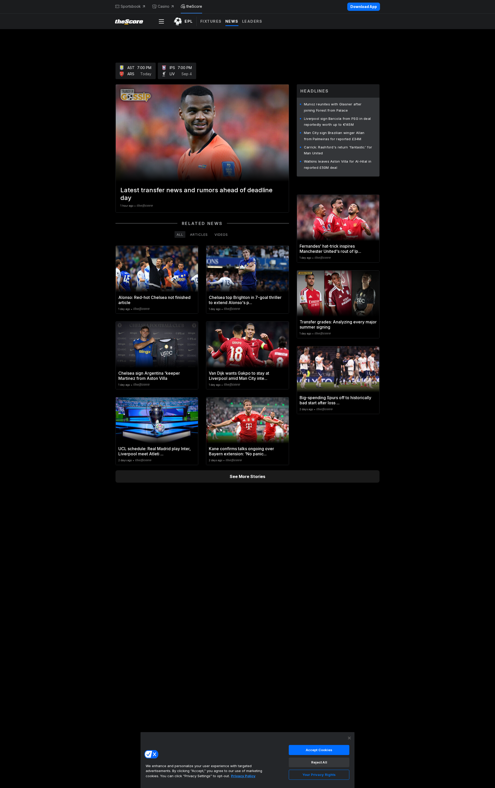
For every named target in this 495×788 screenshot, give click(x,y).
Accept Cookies (319, 750)
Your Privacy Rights (319, 775)
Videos (221, 234)
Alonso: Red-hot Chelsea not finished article (154, 300)
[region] (247, 760)
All (180, 234)
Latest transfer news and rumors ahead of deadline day (196, 194)
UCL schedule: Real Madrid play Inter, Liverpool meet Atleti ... (154, 451)
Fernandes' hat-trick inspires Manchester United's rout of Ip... (330, 249)
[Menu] (161, 21)
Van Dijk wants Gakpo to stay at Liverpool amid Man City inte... (239, 376)
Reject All (319, 762)
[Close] (349, 738)
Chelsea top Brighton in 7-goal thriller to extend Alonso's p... (245, 300)
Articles (199, 234)
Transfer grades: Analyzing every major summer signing (338, 324)
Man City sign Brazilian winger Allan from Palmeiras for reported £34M (334, 136)
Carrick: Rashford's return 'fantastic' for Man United (338, 150)
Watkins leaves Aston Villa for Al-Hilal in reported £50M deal (338, 164)
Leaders (252, 21)
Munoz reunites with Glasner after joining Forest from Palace (333, 107)
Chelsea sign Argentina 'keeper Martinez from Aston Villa (149, 376)
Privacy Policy (243, 776)
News (231, 21)
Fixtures (211, 21)
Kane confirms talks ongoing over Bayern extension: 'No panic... (241, 451)
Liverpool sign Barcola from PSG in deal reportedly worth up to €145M (337, 121)
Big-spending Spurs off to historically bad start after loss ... (335, 400)
